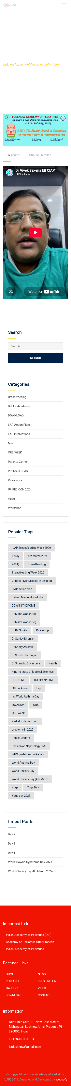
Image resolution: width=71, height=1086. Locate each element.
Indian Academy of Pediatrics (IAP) (28, 935)
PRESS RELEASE (18, 471)
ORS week (18, 713)
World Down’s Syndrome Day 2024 (30, 862)
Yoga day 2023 (21, 795)
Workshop (14, 508)
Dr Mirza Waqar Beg (24, 622)
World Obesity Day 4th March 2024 (30, 871)
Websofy (61, 1079)
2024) (15, 564)
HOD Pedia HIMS (44, 680)
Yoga (15, 787)
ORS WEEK (36, 155)
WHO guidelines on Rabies (28, 754)
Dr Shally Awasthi (23, 646)
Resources (15, 480)
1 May (15, 556)
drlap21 (16, 155)
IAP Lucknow (20, 688)
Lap (38, 688)
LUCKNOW (18, 704)
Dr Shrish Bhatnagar (24, 655)
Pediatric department (25, 721)
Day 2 (11, 834)
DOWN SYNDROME (23, 605)
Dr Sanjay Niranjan (23, 638)
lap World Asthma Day (25, 696)
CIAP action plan (22, 589)
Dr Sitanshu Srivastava (26, 663)
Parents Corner (18, 461)
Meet (11, 443)
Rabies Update (21, 737)
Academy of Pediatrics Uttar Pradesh (30, 942)
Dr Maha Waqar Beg (24, 613)
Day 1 (11, 853)
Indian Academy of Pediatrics (25, 949)
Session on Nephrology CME (29, 746)
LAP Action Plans (19, 424)
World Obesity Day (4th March (30, 779)
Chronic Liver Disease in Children (32, 580)
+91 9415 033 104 (21, 1039)
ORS (36, 704)
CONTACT (44, 995)
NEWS (42, 974)
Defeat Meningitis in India (27, 597)
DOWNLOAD (16, 415)
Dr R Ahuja (42, 630)
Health (53, 663)
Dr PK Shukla (20, 630)
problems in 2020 (22, 729)
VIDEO (42, 988)
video (47, 155)
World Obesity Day (23, 770)
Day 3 (11, 843)
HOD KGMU (18, 680)
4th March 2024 (38, 556)
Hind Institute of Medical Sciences (33, 671)
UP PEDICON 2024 (19, 489)
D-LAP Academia (19, 406)
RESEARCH (13, 981)
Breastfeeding (17, 397)
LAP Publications (19, 434)
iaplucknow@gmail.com (25, 1047)
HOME (10, 974)
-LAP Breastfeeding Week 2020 (31, 547)
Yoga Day (33, 787)
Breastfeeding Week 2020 (28, 572)
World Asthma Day (23, 762)
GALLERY (12, 988)
